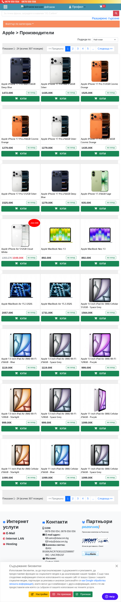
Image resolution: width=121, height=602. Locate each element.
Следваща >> (105, 48)
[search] (116, 13)
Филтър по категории (18, 23)
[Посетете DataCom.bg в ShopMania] (90, 553)
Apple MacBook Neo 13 (53, 248)
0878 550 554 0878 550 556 (20, 1)
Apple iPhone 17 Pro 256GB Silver (58, 138)
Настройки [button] (40, 594)
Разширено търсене (105, 18)
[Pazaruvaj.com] (95, 527)
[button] (77, 7)
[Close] (116, 566)
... (93, 48)
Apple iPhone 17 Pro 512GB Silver (19, 193)
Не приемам (63, 594)
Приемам (84, 594)
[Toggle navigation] (5, 6)
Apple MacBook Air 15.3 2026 (16, 303)
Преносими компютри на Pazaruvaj (95, 532)
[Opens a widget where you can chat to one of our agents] (110, 597)
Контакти (56, 521)
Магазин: (50, 558)
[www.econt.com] (95, 540)
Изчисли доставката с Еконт (92, 546)
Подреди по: (84, 39)
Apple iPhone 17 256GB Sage (96, 193)
